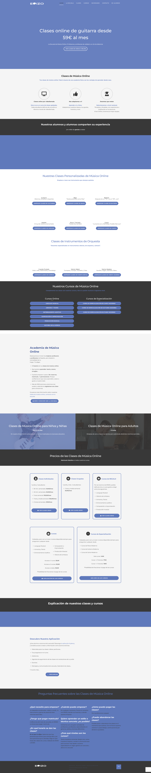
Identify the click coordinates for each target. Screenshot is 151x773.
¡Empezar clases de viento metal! (76, 275)
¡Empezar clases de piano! (75, 228)
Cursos (86, 3)
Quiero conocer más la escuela (44, 401)
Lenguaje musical (52, 303)
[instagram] (41, 770)
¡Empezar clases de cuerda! (44, 275)
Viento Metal (75, 269)
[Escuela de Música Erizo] (37, 4)
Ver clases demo (45, 510)
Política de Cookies (81, 765)
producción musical (52, 321)
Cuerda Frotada (44, 269)
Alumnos (116, 3)
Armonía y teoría (52, 308)
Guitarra (44, 198)
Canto (107, 222)
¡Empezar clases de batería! (107, 203)
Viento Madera (107, 269)
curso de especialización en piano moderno (99, 312)
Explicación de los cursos (53, 578)
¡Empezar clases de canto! (107, 228)
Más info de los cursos (99, 578)
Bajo (75, 198)
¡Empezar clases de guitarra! (44, 203)
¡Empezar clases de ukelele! (44, 228)
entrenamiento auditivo (52, 312)
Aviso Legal (72, 765)
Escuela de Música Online (58, 44)
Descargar (53, 674)
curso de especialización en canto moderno (99, 303)
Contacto (105, 3)
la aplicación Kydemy (68, 643)
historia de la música (52, 325)
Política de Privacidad (92, 765)
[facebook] (36, 770)
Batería (106, 198)
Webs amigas (85, 767)
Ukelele (43, 222)
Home (61, 3)
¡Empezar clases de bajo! (76, 203)
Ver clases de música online (76, 49)
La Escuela (70, 3)
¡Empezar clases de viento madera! (107, 275)
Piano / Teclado (75, 222)
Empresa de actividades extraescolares (75, 767)
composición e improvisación (52, 316)
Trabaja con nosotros (72, 769)
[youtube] (38, 770)
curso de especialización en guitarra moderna (99, 308)
